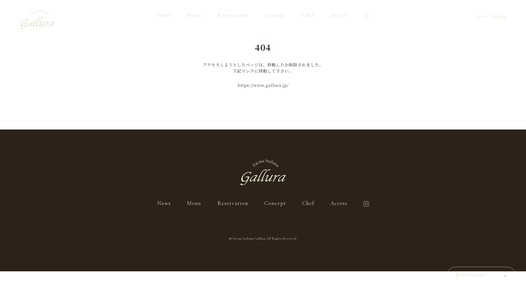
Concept (275, 15)
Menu (194, 15)
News (164, 15)
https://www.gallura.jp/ (263, 85)
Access (338, 15)
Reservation (232, 15)
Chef (308, 15)
